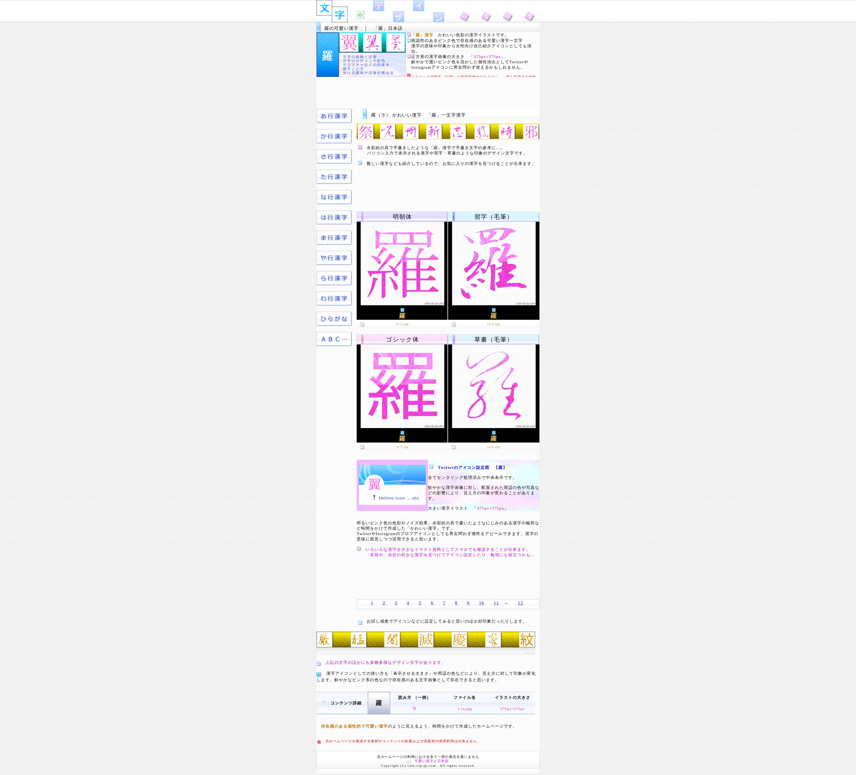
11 (496, 603)
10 (481, 603)
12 (520, 603)
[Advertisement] (428, 93)
